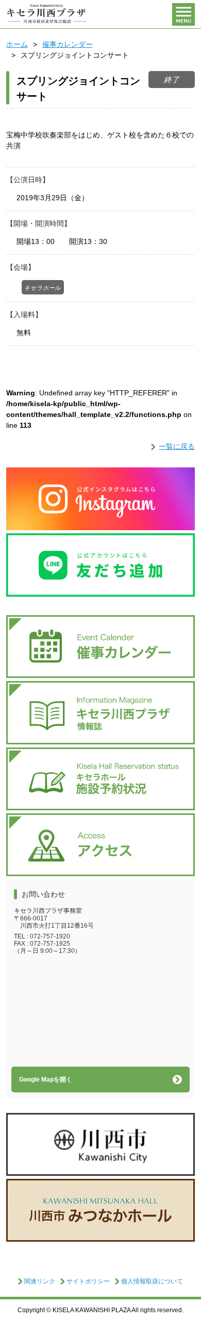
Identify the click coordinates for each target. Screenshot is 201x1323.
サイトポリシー (88, 1281)
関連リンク (39, 1281)
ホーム (17, 44)
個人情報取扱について (152, 1281)
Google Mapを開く (45, 1079)
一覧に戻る (177, 446)
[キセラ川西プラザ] (47, 14)
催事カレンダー (67, 44)
